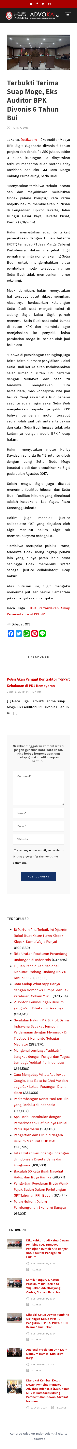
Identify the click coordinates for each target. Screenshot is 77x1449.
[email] (31, 3)
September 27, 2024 (43, 1263)
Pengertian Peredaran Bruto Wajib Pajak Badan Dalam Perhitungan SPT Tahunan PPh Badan (41, 1189)
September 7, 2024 (42, 1364)
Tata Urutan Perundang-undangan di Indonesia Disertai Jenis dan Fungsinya (41, 1159)
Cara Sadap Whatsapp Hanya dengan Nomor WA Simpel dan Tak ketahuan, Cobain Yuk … (41, 990)
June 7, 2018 (21, 128)
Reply (65, 679)
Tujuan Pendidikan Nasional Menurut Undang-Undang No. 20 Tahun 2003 (40, 972)
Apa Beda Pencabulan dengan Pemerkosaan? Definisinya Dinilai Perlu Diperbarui (40, 1123)
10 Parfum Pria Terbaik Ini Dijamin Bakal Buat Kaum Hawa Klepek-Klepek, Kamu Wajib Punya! (40, 935)
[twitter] (43, 3)
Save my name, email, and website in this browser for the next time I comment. (38, 856)
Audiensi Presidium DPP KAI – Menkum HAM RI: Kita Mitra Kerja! (46, 1354)
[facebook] (37, 3)
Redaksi (36, 1269)
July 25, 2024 (39, 1407)
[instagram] (49, 3)
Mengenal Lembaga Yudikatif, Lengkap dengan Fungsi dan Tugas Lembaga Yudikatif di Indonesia (42, 1056)
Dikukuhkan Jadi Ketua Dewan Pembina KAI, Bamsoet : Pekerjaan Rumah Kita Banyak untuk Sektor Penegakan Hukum (47, 1249)
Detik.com (29, 139)
